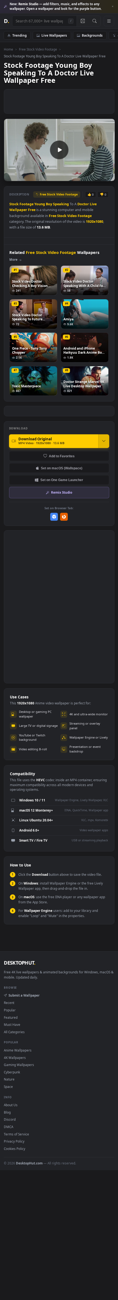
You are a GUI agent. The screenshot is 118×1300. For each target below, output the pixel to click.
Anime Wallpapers (18, 1050)
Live (93, 204)
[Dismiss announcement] (112, 7)
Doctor (83, 204)
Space (8, 1086)
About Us (11, 1105)
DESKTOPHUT (19, 962)
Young (39, 204)
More (13, 259)
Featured (11, 1017)
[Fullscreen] (107, 176)
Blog (7, 1112)
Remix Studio (61, 492)
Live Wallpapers (54, 35)
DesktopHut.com (29, 1163)
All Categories (14, 1032)
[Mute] (98, 176)
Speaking (61, 204)
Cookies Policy (14, 1148)
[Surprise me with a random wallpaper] (83, 21)
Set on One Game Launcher (61, 480)
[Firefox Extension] (64, 517)
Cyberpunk (12, 1072)
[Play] (10, 176)
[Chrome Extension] (54, 517)
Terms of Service (16, 1134)
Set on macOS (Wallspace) (61, 468)
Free (31, 209)
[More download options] (103, 441)
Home (8, 49)
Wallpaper (18, 209)
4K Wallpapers (15, 1057)
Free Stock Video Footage (38, 49)
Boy (49, 204)
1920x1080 (94, 221)
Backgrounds (92, 35)
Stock (14, 204)
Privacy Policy (14, 1141)
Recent (9, 1002)
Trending (19, 35)
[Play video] (59, 149)
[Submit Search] (94, 21)
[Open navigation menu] (109, 21)
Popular (10, 1010)
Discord (10, 1119)
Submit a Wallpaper (24, 995)
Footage (26, 204)
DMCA (8, 1127)
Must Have (12, 1024)
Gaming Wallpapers (19, 1064)
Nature (9, 1079)
